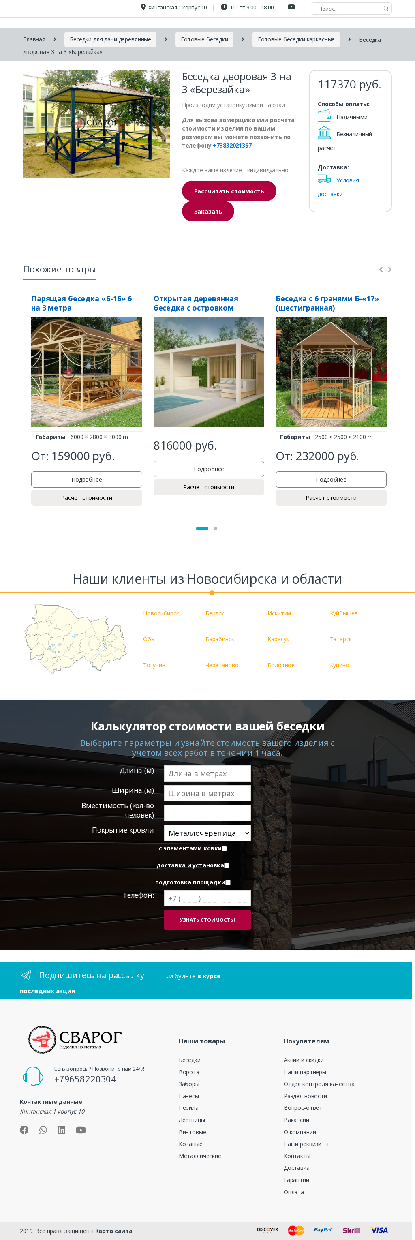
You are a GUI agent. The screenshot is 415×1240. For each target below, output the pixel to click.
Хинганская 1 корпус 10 (177, 7)
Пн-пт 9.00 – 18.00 (251, 7)
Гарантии (296, 1180)
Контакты (297, 1156)
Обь (148, 639)
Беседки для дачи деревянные (110, 39)
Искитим (279, 613)
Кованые (191, 1144)
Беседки (190, 1060)
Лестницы (192, 1120)
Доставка (297, 1167)
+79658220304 (85, 1079)
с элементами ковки (190, 848)
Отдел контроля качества (319, 1084)
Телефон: (138, 895)
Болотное (281, 665)
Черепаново (222, 665)
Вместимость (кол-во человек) (117, 810)
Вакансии (296, 1120)
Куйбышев (344, 613)
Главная (34, 39)
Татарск (341, 639)
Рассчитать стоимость (229, 191)
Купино (339, 665)
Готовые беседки (204, 39)
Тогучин (154, 665)
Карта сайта (114, 1231)
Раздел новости (305, 1096)
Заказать (208, 211)
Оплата (294, 1192)
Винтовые (192, 1132)
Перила (189, 1108)
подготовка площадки (190, 882)
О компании (300, 1132)
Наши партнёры (305, 1072)
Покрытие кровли (123, 830)
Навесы (189, 1096)
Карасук (278, 639)
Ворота (189, 1072)
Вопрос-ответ (303, 1108)
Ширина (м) (133, 790)
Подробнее (86, 479)
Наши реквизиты (306, 1144)
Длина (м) (137, 770)
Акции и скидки (304, 1060)
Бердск (214, 613)
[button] (202, 528)
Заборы (189, 1084)
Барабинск (219, 639)
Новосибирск (161, 613)
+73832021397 (232, 145)
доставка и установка (190, 865)
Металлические (200, 1156)
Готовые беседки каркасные (296, 39)
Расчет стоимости (86, 497)
